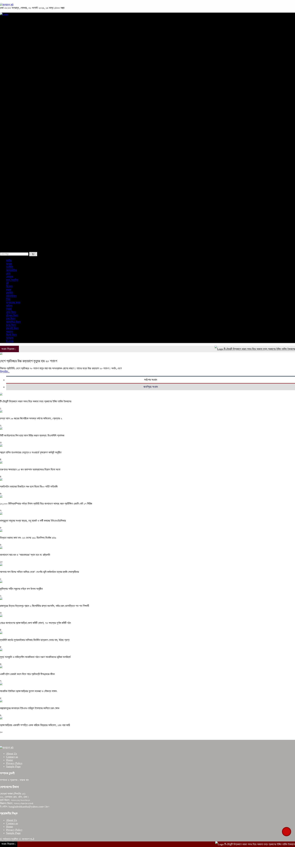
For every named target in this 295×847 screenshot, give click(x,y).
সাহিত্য (17, 187)
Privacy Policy (14, 763)
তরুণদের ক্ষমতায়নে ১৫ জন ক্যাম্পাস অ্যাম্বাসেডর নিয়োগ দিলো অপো (30, 469)
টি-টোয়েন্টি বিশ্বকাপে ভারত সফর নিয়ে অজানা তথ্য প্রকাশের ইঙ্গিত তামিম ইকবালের (245, 348)
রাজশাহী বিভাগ (20, 93)
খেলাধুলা (11, 140)
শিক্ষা (10, 171)
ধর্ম (9, 147)
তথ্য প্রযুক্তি (20, 202)
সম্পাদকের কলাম (21, 210)
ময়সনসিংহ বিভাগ (21, 124)
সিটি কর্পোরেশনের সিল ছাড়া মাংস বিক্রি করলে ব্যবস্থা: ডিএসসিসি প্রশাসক (32, 435)
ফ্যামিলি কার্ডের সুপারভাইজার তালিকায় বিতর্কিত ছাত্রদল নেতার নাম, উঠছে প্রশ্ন (34, 639)
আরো (10, 179)
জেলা (16, 194)
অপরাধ (11, 45)
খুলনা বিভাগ (19, 85)
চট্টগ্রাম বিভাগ (20, 77)
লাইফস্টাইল (19, 218)
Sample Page (13, 766)
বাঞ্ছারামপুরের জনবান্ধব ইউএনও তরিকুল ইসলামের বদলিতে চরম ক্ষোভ (29, 708)
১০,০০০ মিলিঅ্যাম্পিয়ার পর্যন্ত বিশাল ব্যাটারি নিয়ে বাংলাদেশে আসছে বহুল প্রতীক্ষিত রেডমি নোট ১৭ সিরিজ (46, 503)
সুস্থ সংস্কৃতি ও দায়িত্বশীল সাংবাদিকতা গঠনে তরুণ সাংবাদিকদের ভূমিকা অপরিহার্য (35, 657)
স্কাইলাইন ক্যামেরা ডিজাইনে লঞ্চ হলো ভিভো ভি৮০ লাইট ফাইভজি (29, 486)
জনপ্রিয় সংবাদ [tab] (151, 386)
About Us (11, 753)
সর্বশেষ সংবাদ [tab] (150, 379)
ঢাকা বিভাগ (18, 69)
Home (9, 760)
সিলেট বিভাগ (19, 100)
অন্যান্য (17, 234)
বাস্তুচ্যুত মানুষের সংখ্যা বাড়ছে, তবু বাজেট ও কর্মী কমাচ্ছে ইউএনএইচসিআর (33, 520)
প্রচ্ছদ (11, 22)
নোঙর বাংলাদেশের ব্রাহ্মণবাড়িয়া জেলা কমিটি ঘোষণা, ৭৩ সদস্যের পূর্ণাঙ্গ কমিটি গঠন (35, 622)
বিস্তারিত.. (5, 371)
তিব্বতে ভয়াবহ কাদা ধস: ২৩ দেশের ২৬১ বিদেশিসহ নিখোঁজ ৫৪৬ (28, 537)
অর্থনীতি (11, 53)
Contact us (12, 756)
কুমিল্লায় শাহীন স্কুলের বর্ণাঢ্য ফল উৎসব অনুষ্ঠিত (21, 588)
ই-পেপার (11, 241)
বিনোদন (11, 155)
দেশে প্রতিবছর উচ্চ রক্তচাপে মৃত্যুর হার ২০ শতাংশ (28, 361)
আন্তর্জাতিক (13, 132)
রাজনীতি (11, 38)
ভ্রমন (16, 226)
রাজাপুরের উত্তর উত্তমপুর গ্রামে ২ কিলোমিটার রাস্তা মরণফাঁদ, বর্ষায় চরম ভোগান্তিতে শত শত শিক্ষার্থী (44, 605)
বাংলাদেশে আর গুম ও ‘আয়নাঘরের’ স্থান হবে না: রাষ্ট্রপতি (25, 554)
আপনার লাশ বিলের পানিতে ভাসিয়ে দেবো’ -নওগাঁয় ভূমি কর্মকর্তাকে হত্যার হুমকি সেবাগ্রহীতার (39, 571)
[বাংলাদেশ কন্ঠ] (6, 4)
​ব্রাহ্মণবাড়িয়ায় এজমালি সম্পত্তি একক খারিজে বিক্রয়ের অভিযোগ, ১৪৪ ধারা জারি (35, 725)
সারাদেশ (11, 61)
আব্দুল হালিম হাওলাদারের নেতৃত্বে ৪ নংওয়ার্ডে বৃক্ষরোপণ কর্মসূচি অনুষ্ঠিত (30, 452)
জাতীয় (10, 30)
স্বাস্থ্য (10, 163)
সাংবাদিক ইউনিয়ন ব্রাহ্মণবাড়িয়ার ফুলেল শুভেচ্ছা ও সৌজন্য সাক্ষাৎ (28, 691)
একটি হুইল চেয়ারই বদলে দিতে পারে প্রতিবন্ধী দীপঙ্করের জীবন (27, 674)
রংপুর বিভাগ (19, 116)
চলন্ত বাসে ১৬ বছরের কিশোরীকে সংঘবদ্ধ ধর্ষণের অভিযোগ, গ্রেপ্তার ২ (31, 418)
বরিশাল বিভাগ (19, 108)
